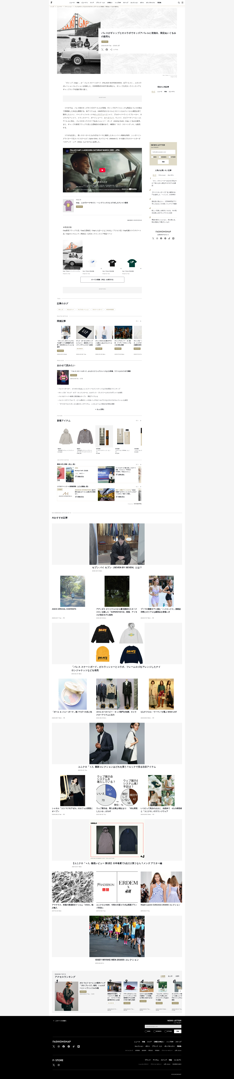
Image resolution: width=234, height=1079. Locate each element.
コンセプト (177, 1060)
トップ (52, 6)
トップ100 (118, 2)
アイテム (156, 1060)
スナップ (125, 2)
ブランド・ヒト (100, 2)
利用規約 (157, 1050)
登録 (163, 161)
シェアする (115, 49)
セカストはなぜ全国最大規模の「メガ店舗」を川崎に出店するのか (146, 996)
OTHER (173, 157)
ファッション (68, 6)
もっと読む (100, 409)
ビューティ (85, 2)
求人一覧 (72, 464)
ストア (92, 2)
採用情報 (137, 1050)
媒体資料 (144, 1050)
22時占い (110, 2)
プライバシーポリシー (167, 1050)
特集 (78, 2)
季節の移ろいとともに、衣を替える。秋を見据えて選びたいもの (164, 221)
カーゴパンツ (109, 118)
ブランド (148, 1060)
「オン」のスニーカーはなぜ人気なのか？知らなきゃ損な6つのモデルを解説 (164, 183)
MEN (155, 157)
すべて (153, 91)
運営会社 (150, 1050)
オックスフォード (100, 114)
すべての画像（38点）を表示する (102, 279)
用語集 (159, 2)
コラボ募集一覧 (83, 486)
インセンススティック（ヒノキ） (103, 451)
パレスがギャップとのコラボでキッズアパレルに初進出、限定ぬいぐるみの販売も (97, 6)
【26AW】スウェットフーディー (66, 450)
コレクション (134, 2)
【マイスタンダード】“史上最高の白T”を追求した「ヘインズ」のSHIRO (164, 193)
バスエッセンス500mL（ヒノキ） (122, 451)
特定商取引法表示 (177, 1064)
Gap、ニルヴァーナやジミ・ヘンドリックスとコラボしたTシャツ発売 (102, 203)
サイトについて (129, 1050)
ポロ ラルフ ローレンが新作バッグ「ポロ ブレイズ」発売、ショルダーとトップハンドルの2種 (92, 985)
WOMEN (163, 157)
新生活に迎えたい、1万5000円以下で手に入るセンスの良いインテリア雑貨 (164, 203)
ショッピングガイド (143, 1064)
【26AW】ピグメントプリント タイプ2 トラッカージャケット (84, 451)
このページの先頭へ (61, 1020)
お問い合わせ (178, 1050)
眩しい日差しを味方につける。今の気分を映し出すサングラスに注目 (164, 212)
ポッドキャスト (150, 2)
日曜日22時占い (159, 1042)
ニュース (72, 2)
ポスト (142, 2)
